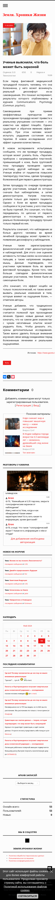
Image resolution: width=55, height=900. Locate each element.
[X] (9, 377)
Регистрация (23, 405)
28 (14, 655)
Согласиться (27, 896)
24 (35, 650)
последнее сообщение (13, 564)
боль (7, 363)
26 (48, 650)
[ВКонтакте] (4, 377)
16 (28, 645)
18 (41, 645)
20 (7, 650)
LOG (26, 564)
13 (7, 645)
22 (21, 650)
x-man (33, 694)
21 (14, 650)
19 (48, 645)
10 (35, 640)
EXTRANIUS (11, 754)
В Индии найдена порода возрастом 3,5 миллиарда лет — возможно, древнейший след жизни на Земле (36, 439)
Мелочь (8, 734)
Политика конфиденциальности (21, 861)
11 (41, 640)
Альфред (8, 714)
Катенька (28, 603)
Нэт (25, 574)
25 (41, 650)
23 (28, 650)
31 (35, 655)
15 (21, 645)
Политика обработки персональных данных (26, 856)
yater (26, 593)
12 (48, 640)
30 (28, 655)
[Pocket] (13, 377)
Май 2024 (27, 625)
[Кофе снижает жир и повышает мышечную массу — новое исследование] (12, 428)
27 (7, 655)
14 (14, 645)
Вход (36, 405)
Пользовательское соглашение (21, 858)
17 (35, 645)
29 (21, 655)
